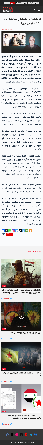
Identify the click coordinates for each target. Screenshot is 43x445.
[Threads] (20, 230)
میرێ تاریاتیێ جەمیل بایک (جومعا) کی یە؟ (26, 333)
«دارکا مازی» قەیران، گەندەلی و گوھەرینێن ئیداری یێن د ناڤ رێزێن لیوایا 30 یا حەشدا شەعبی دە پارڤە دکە (22, 291)
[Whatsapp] (10, 230)
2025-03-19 (6, 424)
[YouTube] (26, 434)
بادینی (12, 3)
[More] (30, 230)
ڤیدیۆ (4, 329)
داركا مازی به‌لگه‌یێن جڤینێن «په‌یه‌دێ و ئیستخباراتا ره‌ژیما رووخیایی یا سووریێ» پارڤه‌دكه (23, 417)
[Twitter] (23, 230)
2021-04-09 (5, 29)
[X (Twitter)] (12, 434)
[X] (6, 230)
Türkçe (30, 3)
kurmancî (19, 3)
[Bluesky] (35, 434)
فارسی (36, 3)
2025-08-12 (6, 381)
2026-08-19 (6, 298)
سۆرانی (7, 3)
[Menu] (39, 10)
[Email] (27, 230)
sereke (9, 234)
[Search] (35, 10)
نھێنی (10, 29)
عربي (25, 3)
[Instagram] (13, 230)
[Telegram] (16, 230)
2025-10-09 (6, 339)
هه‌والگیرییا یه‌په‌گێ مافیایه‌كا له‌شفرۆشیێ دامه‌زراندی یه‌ (22, 374)
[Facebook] (3, 230)
